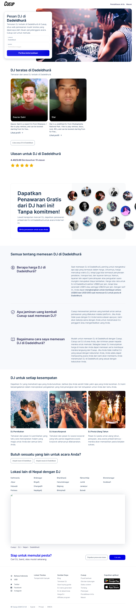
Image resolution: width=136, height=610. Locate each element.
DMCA (49, 607)
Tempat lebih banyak (42, 578)
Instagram (18, 591)
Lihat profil (16, 133)
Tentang (84, 588)
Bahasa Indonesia (21, 576)
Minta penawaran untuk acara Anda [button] (33, 229)
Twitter (16, 584)
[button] (23, 142)
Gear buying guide (64, 584)
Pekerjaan (84, 591)
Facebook (17, 587)
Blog (59, 578)
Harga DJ (60, 594)
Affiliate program (63, 597)
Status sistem (86, 584)
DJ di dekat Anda (63, 591)
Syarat (32, 607)
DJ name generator (64, 588)
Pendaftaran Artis (117, 4)
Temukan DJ (62, 581)
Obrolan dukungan (88, 581)
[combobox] (18, 40)
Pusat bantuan (86, 578)
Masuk (129, 4)
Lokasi (10, 37)
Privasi (41, 607)
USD (14, 579)
